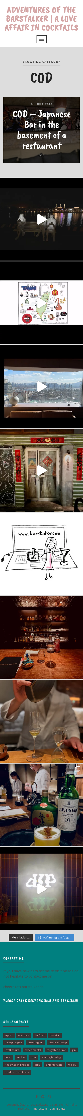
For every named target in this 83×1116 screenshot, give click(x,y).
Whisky (72, 1064)
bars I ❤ (55, 1035)
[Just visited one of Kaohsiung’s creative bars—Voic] (41, 470)
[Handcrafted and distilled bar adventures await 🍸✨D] (41, 554)
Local (8, 1057)
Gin (74, 1050)
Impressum (39, 1108)
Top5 (37, 1064)
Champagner (35, 1042)
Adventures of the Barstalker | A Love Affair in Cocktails (41, 18)
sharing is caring (51, 1057)
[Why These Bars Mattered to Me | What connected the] (41, 637)
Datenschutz (56, 1108)
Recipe (21, 1057)
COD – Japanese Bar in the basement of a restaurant (42, 129)
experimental (33, 1050)
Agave (9, 1035)
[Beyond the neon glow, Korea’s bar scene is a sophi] (41, 386)
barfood (39, 1035)
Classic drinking (58, 1042)
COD (41, 155)
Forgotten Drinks (56, 1050)
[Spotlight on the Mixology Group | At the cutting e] (41, 805)
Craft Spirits (12, 1050)
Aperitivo (23, 1035)
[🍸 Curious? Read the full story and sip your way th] (41, 302)
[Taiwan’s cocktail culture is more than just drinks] (41, 219)
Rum (33, 1057)
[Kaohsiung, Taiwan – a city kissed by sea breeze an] (41, 888)
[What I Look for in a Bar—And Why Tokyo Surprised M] (41, 721)
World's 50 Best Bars (17, 1072)
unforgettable (54, 1064)
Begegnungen (14, 1042)
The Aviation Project (17, 1064)
